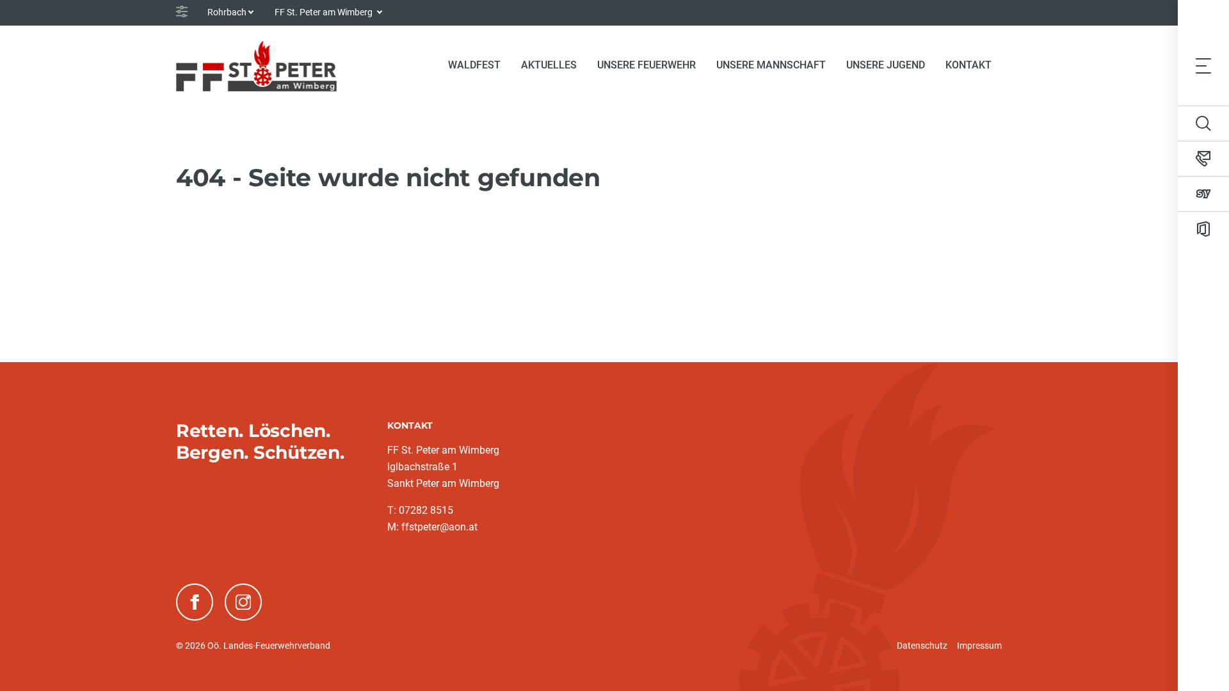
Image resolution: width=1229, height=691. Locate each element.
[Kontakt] (1203, 158)
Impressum (979, 645)
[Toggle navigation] (1203, 65)
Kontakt (968, 65)
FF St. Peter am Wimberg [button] (324, 12)
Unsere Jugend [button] (885, 65)
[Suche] (1203, 123)
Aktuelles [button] (549, 65)
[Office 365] (1203, 229)
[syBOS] (1203, 194)
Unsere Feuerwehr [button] (646, 65)
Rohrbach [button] (226, 12)
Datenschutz (922, 645)
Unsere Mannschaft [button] (771, 65)
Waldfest (474, 65)
